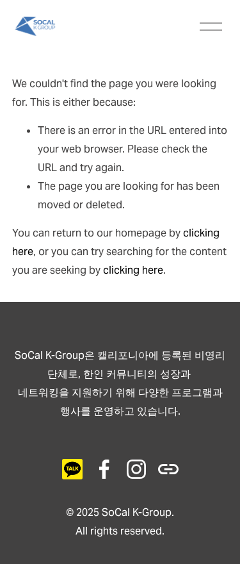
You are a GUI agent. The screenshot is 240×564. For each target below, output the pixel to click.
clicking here (133, 270)
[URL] (72, 469)
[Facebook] (104, 469)
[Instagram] (136, 469)
